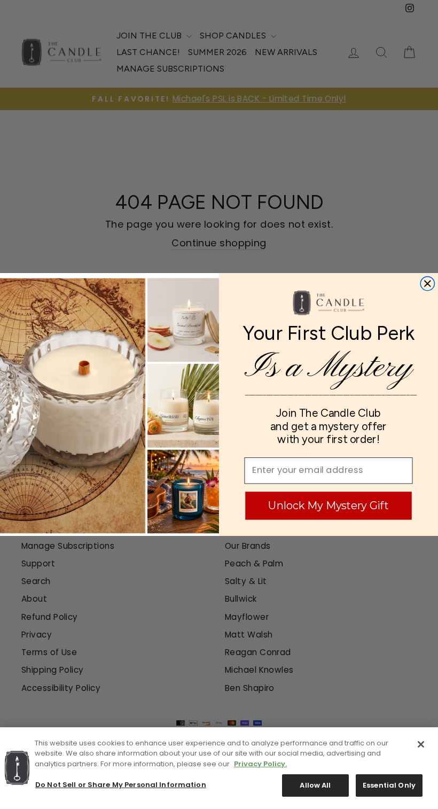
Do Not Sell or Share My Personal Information (120, 785)
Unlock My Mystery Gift (328, 505)
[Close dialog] (427, 284)
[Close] (421, 744)
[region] (219, 768)
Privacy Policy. (260, 764)
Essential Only (389, 785)
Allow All (315, 785)
